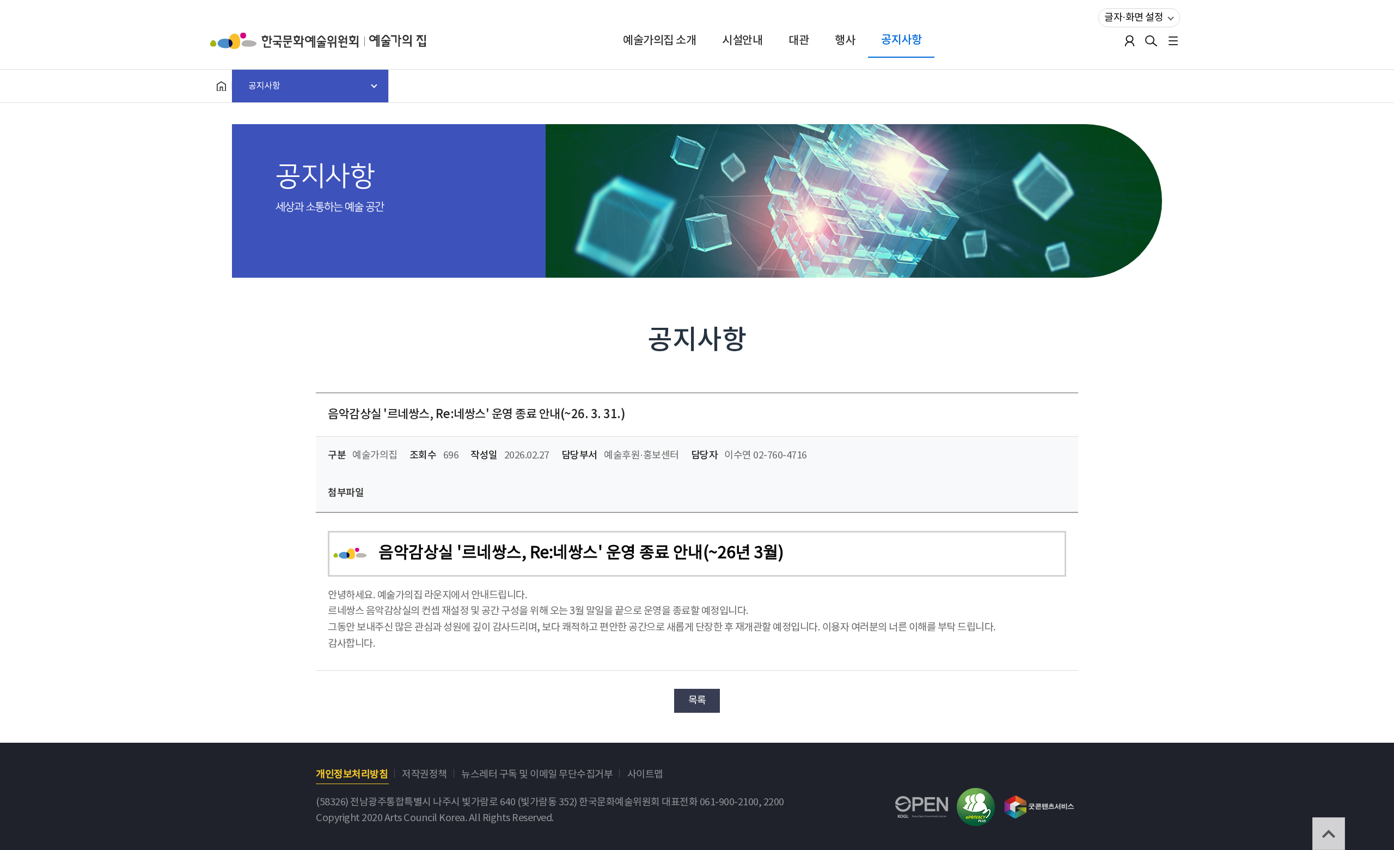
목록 (697, 700)
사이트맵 (645, 774)
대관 (798, 40)
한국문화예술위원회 (289, 41)
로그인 (1129, 41)
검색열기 (1151, 41)
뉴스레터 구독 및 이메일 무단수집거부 (537, 774)
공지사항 (901, 40)
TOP (1328, 833)
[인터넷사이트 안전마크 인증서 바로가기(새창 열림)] (976, 796)
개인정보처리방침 (352, 774)
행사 (845, 40)
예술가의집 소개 (659, 40)
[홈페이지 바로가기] (221, 86)
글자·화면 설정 (1133, 17)
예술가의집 (397, 41)
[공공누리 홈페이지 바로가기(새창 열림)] (921, 804)
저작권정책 (424, 774)
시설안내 (742, 40)
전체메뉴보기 (1173, 41)
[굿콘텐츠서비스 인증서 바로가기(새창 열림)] (1039, 802)
